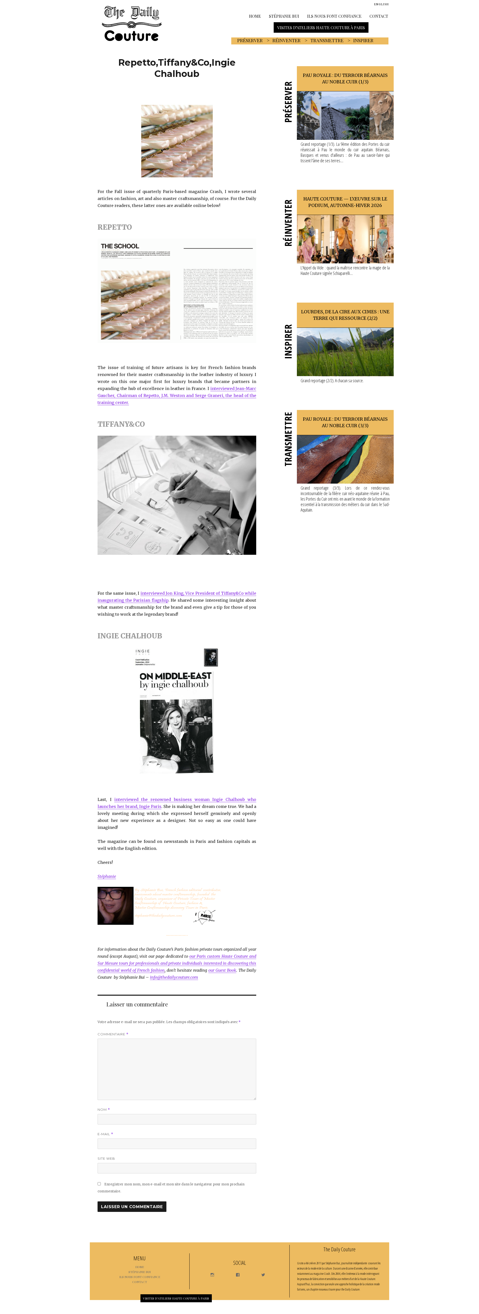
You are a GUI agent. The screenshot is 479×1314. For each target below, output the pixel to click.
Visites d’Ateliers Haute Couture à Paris (321, 27)
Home (255, 15)
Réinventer (286, 40)
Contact (378, 15)
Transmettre (327, 40)
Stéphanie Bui (284, 15)
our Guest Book (222, 970)
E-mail (105, 1134)
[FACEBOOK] (235, 1273)
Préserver (250, 40)
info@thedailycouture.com (174, 977)
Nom (104, 1110)
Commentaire (113, 1034)
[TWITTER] (260, 1273)
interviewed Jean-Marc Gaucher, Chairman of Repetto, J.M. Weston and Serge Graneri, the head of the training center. (177, 395)
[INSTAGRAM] (210, 1273)
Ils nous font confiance (334, 15)
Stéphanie (107, 876)
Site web (106, 1158)
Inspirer (363, 40)
